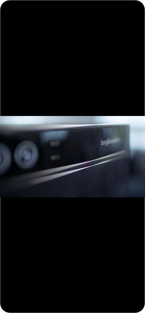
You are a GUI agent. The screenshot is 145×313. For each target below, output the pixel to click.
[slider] (71, 304)
